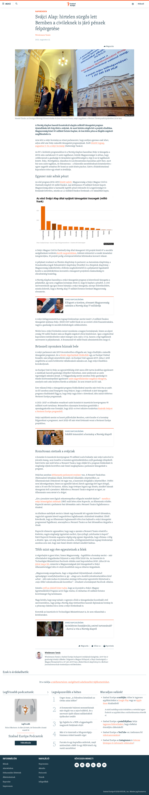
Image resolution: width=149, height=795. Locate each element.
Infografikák (43, 782)
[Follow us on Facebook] (82, 765)
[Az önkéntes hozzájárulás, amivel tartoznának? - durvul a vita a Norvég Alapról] (50, 628)
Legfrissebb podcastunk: (18, 692)
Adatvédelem (8, 768)
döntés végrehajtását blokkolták (74, 355)
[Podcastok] (132, 4)
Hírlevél (141, 4)
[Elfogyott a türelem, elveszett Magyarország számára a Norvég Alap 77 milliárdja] (50, 305)
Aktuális (42, 768)
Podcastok (43, 773)
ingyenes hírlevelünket (113, 724)
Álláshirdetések (9, 777)
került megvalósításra (66, 253)
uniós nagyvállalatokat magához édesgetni (87, 379)
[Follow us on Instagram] (88, 765)
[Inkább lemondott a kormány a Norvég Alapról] (50, 437)
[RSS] (93, 765)
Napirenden (41, 12)
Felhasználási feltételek (12, 773)
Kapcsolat (6, 782)
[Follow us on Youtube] (76, 765)
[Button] (109, 46)
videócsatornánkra (111, 735)
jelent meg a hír (42, 564)
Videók (41, 777)
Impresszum (8, 786)
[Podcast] (99, 765)
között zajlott (66, 182)
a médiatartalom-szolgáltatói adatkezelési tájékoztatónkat (80, 682)
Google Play (123, 701)
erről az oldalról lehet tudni (54, 588)
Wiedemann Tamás (43, 35)
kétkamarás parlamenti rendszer (66, 475)
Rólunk (5, 764)
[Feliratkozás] (104, 765)
